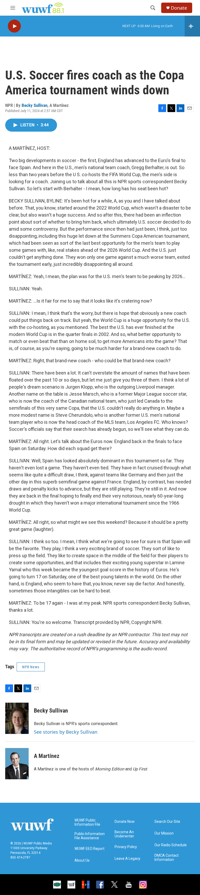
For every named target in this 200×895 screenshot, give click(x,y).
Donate (179, 8)
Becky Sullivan (34, 105)
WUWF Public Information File (87, 822)
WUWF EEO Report (89, 849)
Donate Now (125, 822)
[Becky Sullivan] (17, 718)
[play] (14, 26)
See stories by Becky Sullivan (65, 732)
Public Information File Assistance (89, 836)
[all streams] (192, 26)
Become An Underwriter (124, 834)
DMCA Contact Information (166, 858)
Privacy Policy (126, 847)
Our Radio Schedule (170, 845)
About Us (82, 860)
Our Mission (164, 833)
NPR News (30, 667)
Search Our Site (167, 822)
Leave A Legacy (127, 859)
